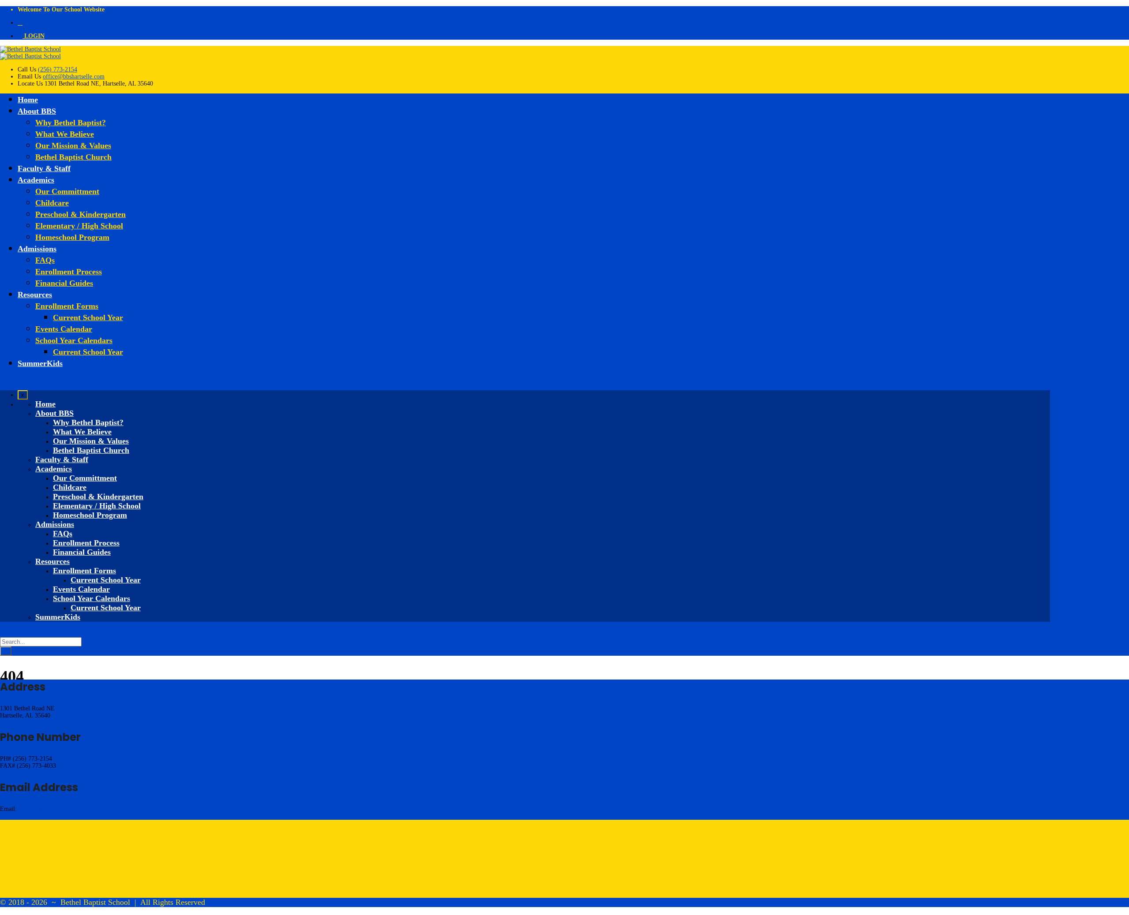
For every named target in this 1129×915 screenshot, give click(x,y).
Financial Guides (64, 283)
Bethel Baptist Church (73, 157)
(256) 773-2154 (57, 69)
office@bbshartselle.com (74, 76)
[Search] (5, 651)
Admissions (37, 248)
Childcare (52, 202)
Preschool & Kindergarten (80, 214)
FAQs (45, 260)
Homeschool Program (72, 237)
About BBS (37, 111)
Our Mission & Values (73, 145)
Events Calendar (63, 329)
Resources (35, 294)
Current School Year (88, 317)
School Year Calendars (73, 340)
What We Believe (64, 134)
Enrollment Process (68, 271)
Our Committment (67, 191)
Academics (36, 180)
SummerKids (40, 363)
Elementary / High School (79, 225)
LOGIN (33, 36)
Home (28, 99)
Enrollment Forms (66, 306)
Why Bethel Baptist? (70, 122)
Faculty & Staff (44, 168)
